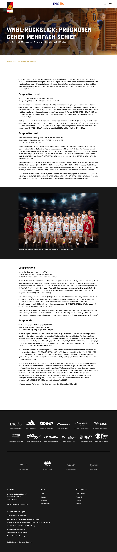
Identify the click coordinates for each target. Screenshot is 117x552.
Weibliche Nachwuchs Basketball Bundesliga (21, 526)
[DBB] (10, 7)
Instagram (79, 500)
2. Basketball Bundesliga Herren (17, 532)
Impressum (44, 500)
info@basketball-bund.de (20, 504)
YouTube (78, 503)
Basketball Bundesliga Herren (16, 529)
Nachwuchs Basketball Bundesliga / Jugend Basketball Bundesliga (28, 522)
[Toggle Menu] (108, 4)
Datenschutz (45, 503)
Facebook (79, 497)
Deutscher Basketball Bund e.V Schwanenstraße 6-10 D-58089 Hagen (17, 496)
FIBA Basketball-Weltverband (16, 515)
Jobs (42, 493)
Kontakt (43, 497)
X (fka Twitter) (80, 493)
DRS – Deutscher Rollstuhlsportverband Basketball (23, 519)
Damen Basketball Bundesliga (16, 536)
